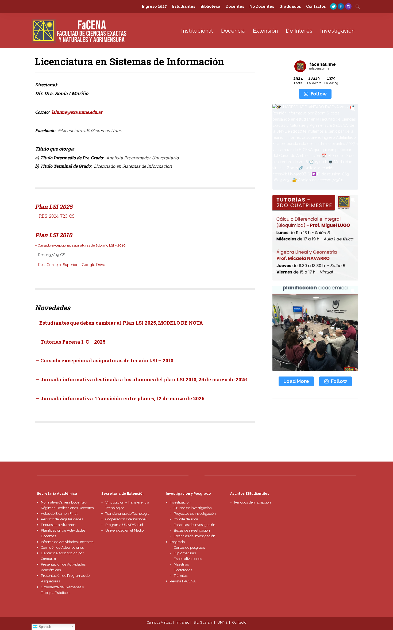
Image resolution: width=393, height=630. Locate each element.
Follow (319, 94)
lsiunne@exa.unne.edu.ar (77, 112)
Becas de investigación (192, 530)
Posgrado (177, 542)
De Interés (299, 31)
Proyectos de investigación (195, 514)
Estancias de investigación (194, 536)
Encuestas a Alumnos (58, 525)
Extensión (265, 31)
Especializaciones (188, 559)
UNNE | (224, 622)
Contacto (239, 622)
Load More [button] (296, 381)
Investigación (337, 31)
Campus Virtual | (161, 622)
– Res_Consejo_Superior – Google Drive (70, 265)
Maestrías (181, 564)
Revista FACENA (183, 581)
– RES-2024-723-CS (55, 216)
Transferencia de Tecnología (127, 514)
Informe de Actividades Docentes (67, 542)
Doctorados (183, 570)
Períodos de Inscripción (252, 502)
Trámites (180, 576)
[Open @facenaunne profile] (300, 66)
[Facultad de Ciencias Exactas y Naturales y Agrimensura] (80, 41)
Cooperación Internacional (126, 519)
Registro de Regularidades (62, 519)
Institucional (197, 31)
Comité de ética (186, 519)
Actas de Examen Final (59, 514)
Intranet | (184, 622)
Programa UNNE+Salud (124, 525)
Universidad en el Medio (124, 530)
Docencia (233, 31)
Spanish (44, 627)
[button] (315, 147)
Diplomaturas (185, 553)
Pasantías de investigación (194, 525)
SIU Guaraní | (205, 622)
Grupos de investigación (193, 508)
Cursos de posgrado (189, 548)
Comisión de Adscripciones (62, 548)
